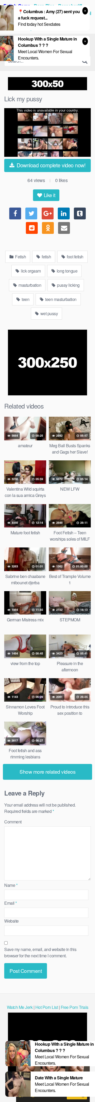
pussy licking (68, 285)
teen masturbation (60, 299)
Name (10, 885)
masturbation (29, 285)
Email (10, 903)
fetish (46, 257)
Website (11, 921)
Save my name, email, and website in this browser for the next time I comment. (40, 952)
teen (25, 299)
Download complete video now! (50, 165)
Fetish (20, 257)
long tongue (66, 271)
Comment (13, 822)
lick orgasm (30, 271)
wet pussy (48, 313)
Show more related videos (47, 771)
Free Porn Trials (74, 1007)
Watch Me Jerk (20, 1007)
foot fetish (74, 257)
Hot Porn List (46, 1007)
